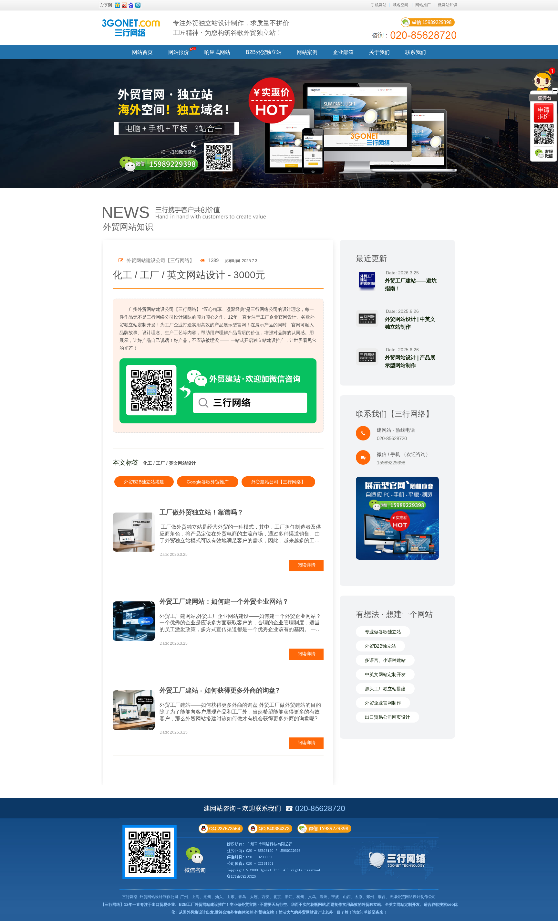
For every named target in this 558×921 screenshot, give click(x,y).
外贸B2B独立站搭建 (144, 481)
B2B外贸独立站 (264, 52)
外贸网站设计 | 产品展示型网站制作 (410, 361)
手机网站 (379, 5)
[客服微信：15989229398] (544, 153)
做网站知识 (447, 5)
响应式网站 (217, 52)
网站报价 (178, 52)
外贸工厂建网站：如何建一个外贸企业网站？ (224, 601)
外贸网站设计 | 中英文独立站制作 (410, 323)
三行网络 (130, 897)
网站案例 (307, 52)
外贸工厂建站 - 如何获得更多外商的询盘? (219, 690)
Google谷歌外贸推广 (208, 481)
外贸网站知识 (128, 227)
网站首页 (142, 52)
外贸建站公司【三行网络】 (278, 481)
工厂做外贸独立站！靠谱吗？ (201, 512)
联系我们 (415, 52)
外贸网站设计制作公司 (159, 897)
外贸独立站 (264, 912)
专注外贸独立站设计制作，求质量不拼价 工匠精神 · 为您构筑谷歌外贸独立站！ (231, 27)
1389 (213, 260)
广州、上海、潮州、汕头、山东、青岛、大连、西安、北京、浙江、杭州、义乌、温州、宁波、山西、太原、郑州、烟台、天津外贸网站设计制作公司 (308, 897)
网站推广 (423, 5)
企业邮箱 (343, 52)
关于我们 (379, 52)
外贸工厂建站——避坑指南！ (411, 284)
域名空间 (400, 5)
